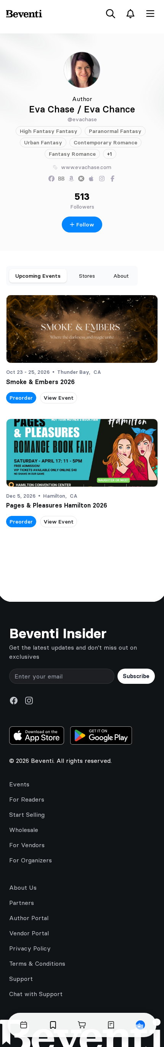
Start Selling (27, 814)
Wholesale (23, 829)
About (121, 275)
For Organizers (30, 860)
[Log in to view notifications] (130, 13)
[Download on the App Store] (36, 735)
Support (21, 978)
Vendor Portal (29, 933)
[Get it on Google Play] (101, 735)
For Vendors (27, 845)
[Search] (110, 13)
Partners (21, 902)
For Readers (26, 799)
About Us (23, 887)
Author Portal (28, 918)
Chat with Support (36, 994)
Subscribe (136, 676)
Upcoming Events (38, 275)
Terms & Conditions (37, 963)
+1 (109, 153)
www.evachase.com (86, 167)
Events (19, 784)
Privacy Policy (30, 948)
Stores (87, 275)
